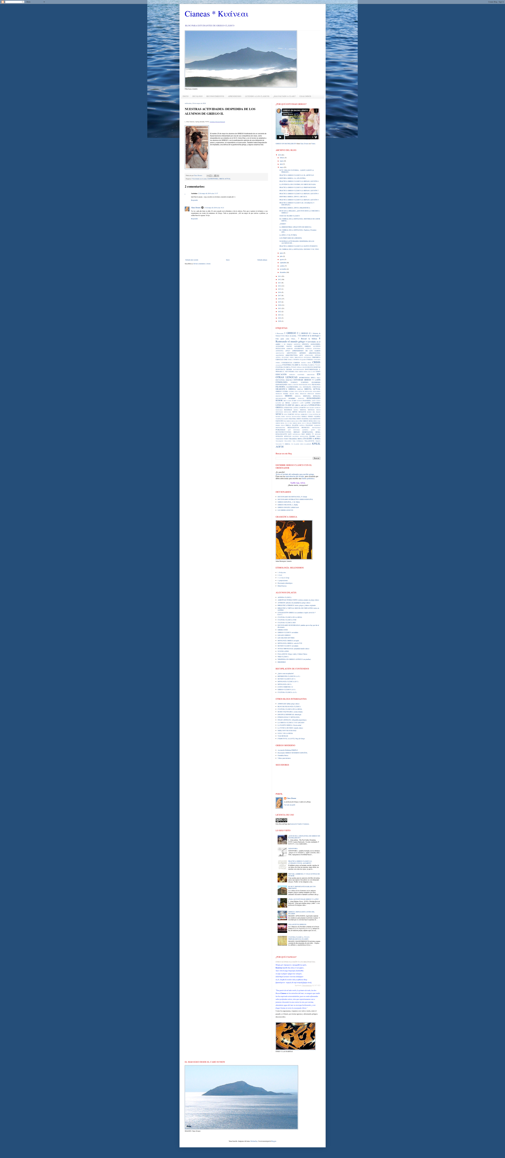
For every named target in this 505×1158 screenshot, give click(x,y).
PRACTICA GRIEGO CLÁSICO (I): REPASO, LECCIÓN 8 (299, 193)
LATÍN (302, 403)
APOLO (287, 351)
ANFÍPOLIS (308, 348)
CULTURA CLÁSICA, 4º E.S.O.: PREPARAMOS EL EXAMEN (299, 938)
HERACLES (303, 394)
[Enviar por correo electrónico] (208, 175)
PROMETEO (305, 427)
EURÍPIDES (304, 382)
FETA (309, 384)
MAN (308, 407)
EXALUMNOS (305, 96)
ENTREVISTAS (304, 377)
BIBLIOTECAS (299, 357)
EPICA (313, 377)
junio (281, 253)
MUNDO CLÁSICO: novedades (288, 646)
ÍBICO (285, 401)
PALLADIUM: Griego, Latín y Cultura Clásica (292, 654)
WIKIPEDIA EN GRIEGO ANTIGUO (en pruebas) (294, 659)
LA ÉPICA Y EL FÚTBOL (288, 235)
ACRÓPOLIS (297, 344)
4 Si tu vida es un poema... (288, 336)
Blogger (273, 1141)
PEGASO (309, 423)
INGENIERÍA (306, 401)
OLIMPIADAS (279, 419)
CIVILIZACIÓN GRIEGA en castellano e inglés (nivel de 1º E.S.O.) (297, 613)
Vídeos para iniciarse (284, 758)
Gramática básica (283, 755)
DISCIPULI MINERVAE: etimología (289, 714)
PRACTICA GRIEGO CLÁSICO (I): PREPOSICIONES (297, 187)
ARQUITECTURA (291, 355)
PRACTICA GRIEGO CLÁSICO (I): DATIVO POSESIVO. (298, 246)
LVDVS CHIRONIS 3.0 (285, 687)
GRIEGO (279, 391)
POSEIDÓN (317, 425)
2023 (280, 315)
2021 (280, 308)
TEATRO (312, 436)
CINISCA (290, 359)
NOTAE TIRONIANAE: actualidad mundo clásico (293, 648)
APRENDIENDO (234, 96)
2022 (280, 311)
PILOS (283, 425)
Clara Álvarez (195, 207)
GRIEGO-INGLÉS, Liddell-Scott (288, 507)
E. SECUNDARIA (288, 371)
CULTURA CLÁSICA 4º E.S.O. (286, 367)
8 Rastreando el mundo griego (298, 340)
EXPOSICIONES (281, 384)
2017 (280, 295)
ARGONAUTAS (280, 353)
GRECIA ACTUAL (225, 179)
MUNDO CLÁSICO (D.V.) (287, 679)
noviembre (283, 269)
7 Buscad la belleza (307, 338)
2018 (280, 299)
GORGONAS (316, 387)
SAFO (290, 434)
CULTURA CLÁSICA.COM (287, 620)
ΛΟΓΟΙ (279, 446)
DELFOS (310, 367)
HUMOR (279, 400)
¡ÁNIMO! (282, 224)
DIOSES (289, 369)
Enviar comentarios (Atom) (202, 264)
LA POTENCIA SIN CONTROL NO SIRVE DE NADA (297, 184)
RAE (319, 430)
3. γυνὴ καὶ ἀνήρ (283, 578)
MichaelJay (253, 1141)
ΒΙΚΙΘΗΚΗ (282, 662)
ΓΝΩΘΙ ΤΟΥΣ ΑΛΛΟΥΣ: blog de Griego (291, 738)
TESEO (286, 439)
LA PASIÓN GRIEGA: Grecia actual (289, 725)
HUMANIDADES (313, 398)
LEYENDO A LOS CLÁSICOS (257, 96)
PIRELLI (288, 425)
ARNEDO (302, 353)
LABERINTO (295, 403)
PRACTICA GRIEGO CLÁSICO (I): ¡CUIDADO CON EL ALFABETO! (300, 862)
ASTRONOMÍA (309, 355)
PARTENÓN (316, 419)
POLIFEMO (309, 425)
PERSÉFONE (316, 423)
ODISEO (310, 416)
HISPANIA (298, 396)
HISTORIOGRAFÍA (281, 398)
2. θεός (280, 575)
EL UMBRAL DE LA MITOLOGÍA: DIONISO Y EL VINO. (299, 249)
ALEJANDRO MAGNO (284, 346)
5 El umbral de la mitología (308, 335)
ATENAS (317, 355)
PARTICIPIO (280, 421)
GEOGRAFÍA (307, 387)
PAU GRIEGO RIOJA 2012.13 (298, 423)
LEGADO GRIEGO (284, 635)
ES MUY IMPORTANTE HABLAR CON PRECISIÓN (302, 887)
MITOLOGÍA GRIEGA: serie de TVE (290, 643)
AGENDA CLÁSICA (284, 597)
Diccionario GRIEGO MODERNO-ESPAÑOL (292, 753)
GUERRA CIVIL (293, 391)
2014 (280, 286)
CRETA (309, 363)
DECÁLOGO (197, 96)
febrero (282, 158)
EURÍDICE (294, 382)
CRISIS (316, 362)
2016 (280, 292)
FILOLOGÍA (316, 384)
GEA (300, 387)
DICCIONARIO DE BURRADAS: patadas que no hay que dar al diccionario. (298, 626)
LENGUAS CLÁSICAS (285, 405)
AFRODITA (305, 344)
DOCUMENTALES (311, 369)
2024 (280, 318)
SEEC (303, 434)
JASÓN (314, 401)
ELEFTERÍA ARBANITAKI (306, 374)
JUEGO (318, 401)
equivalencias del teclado (295, 476)
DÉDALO (299, 367)
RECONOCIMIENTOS (215, 96)
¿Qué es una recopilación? (286, 673)
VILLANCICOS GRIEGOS (297, 924)
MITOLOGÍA (287, 412)
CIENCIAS (279, 359)
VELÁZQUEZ (279, 441)
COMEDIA (309, 359)
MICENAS (311, 410)
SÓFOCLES (287, 436)
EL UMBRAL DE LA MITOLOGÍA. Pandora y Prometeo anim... (297, 231)
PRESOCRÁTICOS (293, 427)
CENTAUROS (307, 357)
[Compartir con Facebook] (215, 175)
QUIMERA (305, 430)
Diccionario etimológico (285, 583)
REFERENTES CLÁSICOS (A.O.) (289, 676)
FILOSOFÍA (280, 386)
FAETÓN (295, 384)
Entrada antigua (262, 260)
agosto (282, 259)
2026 (280, 321)
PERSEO (278, 425)
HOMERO (292, 398)
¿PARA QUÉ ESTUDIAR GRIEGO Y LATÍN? (303, 899)
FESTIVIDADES (303, 384)
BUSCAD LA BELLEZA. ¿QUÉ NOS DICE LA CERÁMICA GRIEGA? (299, 212)
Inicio (228, 260)
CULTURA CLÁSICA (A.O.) (287, 692)
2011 (280, 276)
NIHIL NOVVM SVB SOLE (287, 730)
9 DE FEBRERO (287, 344)
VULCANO (279, 444)
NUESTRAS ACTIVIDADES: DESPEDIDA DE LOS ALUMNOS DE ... (296, 242)
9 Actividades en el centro (199, 179)
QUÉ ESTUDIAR (294, 430)
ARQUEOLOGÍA (314, 353)
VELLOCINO (287, 441)
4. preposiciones (283, 580)
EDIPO (318, 371)
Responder (194, 200)
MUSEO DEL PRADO (313, 412)
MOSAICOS (302, 412)
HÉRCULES (310, 394)
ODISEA (304, 416)
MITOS (294, 412)
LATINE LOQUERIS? (312, 403)
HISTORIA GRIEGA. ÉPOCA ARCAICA (293, 196)
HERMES (317, 394)
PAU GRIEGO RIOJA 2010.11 (309, 421)
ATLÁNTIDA (285, 357)
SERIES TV (310, 434)
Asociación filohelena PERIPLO (288, 750)
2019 (280, 302)
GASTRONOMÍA (213, 179)
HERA (297, 394)
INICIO (185, 96)
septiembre (283, 262)
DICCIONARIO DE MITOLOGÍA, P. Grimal (292, 497)
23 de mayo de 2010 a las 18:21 (214, 207)
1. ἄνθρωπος (282, 572)
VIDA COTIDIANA (298, 441)
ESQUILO (289, 380)
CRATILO (303, 363)
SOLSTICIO (295, 436)
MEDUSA (303, 410)
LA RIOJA (286, 403)
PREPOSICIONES (280, 427)
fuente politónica (308, 479)
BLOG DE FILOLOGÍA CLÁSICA (289, 706)
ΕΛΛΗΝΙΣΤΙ (307, 444)
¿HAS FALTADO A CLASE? (284, 96)
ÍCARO (294, 401)
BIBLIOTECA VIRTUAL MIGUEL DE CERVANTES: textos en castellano (298, 609)
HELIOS (292, 394)
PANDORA (305, 419)
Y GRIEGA (286, 444)
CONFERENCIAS (286, 363)
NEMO (283, 416)
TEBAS (318, 436)
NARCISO (291, 414)
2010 (280, 155)
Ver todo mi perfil (289, 805)
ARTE (301, 355)
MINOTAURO (279, 412)
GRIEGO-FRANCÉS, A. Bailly (288, 505)
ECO (314, 371)
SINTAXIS (317, 434)
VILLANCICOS (309, 441)
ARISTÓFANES (291, 353)
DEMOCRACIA (280, 369)
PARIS (310, 419)
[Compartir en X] (213, 175)
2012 (280, 279)
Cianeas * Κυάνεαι (216, 13)
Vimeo (313, 143)
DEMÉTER (316, 367)
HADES (285, 394)
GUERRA (285, 391)
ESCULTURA (280, 380)
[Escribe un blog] (210, 175)
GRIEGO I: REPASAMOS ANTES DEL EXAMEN (301, 913)
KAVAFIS (278, 403)
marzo (282, 161)
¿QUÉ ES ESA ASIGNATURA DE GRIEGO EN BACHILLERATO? (304, 837)
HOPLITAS (301, 398)
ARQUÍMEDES (280, 355)
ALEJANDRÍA (315, 344)
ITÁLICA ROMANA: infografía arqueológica (292, 720)
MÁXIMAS (288, 410)
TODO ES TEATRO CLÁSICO (289, 216)
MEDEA (296, 410)
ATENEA (278, 357)
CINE (285, 359)
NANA (285, 414)
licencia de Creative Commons (299, 824)
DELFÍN (305, 367)
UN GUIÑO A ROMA (311, 438)
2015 (280, 289)
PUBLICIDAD (280, 430)
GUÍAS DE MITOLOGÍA (305, 391)
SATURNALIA (297, 434)
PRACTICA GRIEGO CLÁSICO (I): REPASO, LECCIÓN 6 (299, 181)
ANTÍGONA (279, 351)
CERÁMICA (316, 357)
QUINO (313, 430)
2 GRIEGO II (304, 333)
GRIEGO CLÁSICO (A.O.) (287, 689)
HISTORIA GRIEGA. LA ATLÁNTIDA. (292, 178)
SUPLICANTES (304, 436)
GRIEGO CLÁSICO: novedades (288, 632)
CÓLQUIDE (302, 359)
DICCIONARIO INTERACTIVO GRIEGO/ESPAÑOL (295, 499)
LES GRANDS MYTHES (286, 638)
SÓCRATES (279, 436)
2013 (280, 283)
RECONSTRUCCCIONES (283, 432)
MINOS (318, 410)
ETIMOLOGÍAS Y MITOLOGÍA (289, 717)
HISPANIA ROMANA (311, 396)
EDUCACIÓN (281, 374)
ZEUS (301, 444)
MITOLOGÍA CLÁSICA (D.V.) (288, 681)
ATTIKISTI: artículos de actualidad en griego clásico (294, 603)
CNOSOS (296, 359)
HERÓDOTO (279, 396)
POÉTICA (302, 425)
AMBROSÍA (289, 348)
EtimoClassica (282, 586)
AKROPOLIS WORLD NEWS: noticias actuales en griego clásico (298, 600)
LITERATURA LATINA (290, 407)
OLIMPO (286, 419)
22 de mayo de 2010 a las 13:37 (208, 193)
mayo (282, 167)
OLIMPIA (317, 416)
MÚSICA (279, 414)
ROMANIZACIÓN (281, 434)
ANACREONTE (299, 348)
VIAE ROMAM (283, 736)
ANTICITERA (316, 348)
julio (281, 256)
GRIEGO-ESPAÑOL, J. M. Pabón (289, 502)
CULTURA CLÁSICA (291, 365)
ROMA (318, 432)
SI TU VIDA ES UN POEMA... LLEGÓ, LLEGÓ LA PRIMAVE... (296, 171)
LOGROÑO (302, 407)
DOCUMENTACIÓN (298, 369)
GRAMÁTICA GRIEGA (286, 389)
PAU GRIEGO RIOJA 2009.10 (291, 421)
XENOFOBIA (293, 848)
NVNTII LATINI (283, 651)
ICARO (289, 401)
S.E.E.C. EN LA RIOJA (285, 733)
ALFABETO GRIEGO (302, 346)
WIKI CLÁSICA (283, 656)
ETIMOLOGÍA (281, 382)
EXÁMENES (316, 382)
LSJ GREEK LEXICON (285, 510)
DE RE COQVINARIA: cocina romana (290, 712)
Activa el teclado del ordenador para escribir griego (295, 474)
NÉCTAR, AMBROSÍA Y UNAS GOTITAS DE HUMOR (304, 875)
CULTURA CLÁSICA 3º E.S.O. (310, 365)
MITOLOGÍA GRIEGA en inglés (288, 640)
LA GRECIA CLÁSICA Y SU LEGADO (291, 722)
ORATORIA (292, 419)
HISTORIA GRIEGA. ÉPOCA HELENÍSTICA (294, 208)
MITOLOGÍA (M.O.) (285, 684)
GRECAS (300, 389)
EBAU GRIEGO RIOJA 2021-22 (303, 371)
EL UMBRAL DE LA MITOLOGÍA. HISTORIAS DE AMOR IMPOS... (299, 220)
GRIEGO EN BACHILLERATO (286, 143)
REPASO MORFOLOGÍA (303, 432)
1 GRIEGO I (291, 333)
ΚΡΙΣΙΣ (316, 443)
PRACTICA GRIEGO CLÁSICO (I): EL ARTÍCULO (296, 175)
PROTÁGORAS (316, 427)
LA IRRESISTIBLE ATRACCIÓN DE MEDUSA (295, 227)
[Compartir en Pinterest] (218, 175)
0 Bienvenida (279, 333)
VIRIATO (317, 441)
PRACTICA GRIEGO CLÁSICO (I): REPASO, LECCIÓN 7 (299, 190)
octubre (282, 266)
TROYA (300, 439)
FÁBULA (290, 384)
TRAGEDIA (293, 439)
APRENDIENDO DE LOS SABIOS (306, 351)
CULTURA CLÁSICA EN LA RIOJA (290, 617)
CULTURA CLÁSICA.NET (287, 622)
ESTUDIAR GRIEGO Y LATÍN (307, 380)
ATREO (292, 357)
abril (281, 164)
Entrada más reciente (191, 260)
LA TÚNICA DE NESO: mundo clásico (290, 728)
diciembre (283, 272)
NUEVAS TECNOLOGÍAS (293, 416)
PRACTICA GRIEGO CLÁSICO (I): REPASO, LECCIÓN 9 (299, 200)
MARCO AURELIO (315, 407)
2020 (280, 305)
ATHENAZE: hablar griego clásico (288, 704)
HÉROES (288, 396)
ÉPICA (318, 378)
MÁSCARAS (279, 410)
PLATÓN (295, 425)
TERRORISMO (280, 439)
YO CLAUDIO (295, 444)
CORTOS (296, 362)
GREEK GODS (283, 630)
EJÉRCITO (292, 374)
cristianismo (279, 365)
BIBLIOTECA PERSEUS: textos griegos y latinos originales (297, 605)
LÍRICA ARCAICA (301, 405)
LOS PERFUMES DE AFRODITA (290, 238)
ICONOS (299, 401)
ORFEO (299, 419)
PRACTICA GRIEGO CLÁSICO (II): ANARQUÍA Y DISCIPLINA (296, 204)
